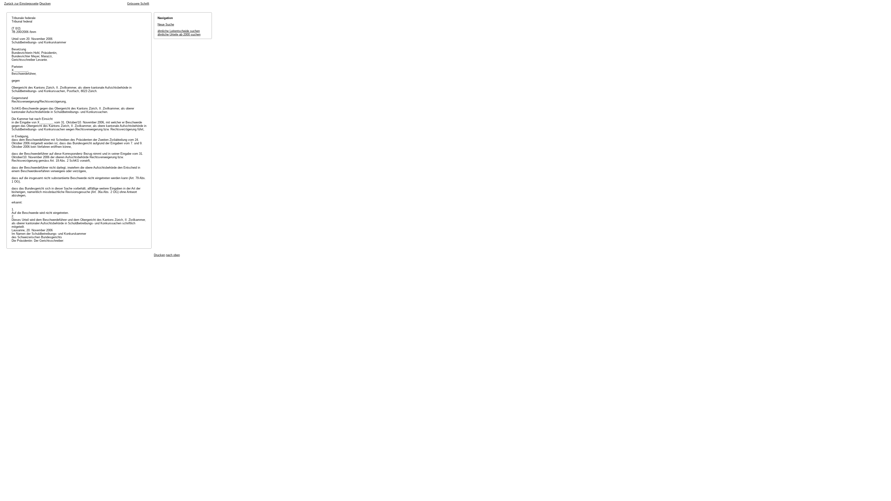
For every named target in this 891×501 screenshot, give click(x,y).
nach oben (173, 255)
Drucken (45, 3)
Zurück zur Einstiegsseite (21, 3)
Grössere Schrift (138, 3)
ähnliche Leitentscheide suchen (179, 31)
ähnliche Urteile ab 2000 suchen (179, 34)
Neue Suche (166, 24)
